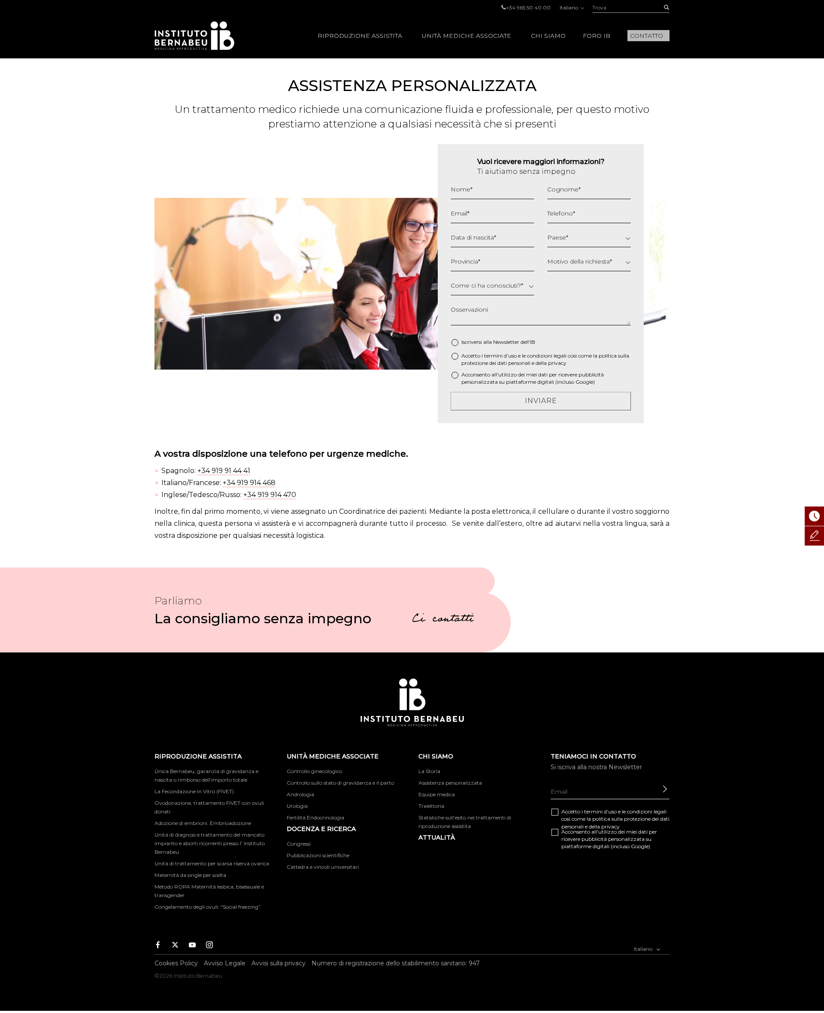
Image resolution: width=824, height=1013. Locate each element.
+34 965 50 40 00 (528, 7)
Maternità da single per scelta (190, 875)
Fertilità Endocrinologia (315, 817)
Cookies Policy (176, 963)
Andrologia (300, 794)
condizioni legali (546, 355)
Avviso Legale (224, 963)
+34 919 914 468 (249, 483)
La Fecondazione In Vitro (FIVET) (194, 791)
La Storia (429, 771)
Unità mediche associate (466, 35)
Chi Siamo (548, 35)
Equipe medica (436, 794)
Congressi (299, 843)
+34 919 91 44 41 (223, 471)
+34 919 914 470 (269, 495)
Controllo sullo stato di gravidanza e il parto (340, 782)
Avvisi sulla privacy (278, 963)
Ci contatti (443, 620)
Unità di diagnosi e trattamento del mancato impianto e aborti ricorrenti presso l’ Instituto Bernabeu (209, 843)
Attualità (436, 837)
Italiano (569, 7)
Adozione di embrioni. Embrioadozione (202, 823)
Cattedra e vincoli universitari (323, 867)
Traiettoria (431, 806)
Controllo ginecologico (314, 771)
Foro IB (596, 35)
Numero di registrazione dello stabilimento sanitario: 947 (396, 963)
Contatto (646, 35)
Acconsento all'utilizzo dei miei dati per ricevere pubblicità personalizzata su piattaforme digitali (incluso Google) (532, 378)
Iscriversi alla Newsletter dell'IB (498, 342)
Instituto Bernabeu (194, 35)
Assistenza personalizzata (450, 782)
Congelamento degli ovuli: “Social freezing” (207, 907)
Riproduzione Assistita (360, 35)
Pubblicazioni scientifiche (318, 855)
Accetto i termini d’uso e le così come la (545, 359)
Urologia (297, 806)
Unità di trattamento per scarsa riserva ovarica (211, 863)
